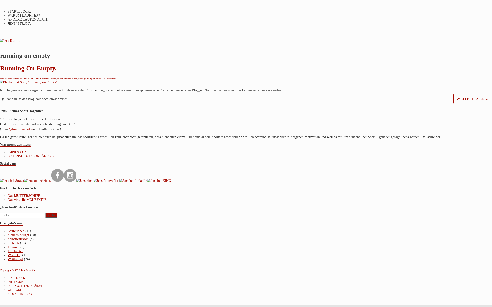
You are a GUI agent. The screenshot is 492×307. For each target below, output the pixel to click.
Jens (2, 78)
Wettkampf (15, 259)
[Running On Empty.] (28, 82)
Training (13, 247)
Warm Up (14, 255)
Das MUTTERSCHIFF (24, 195)
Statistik (13, 243)
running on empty (93, 78)
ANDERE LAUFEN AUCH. (28, 19)
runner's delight (12, 78)
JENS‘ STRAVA (19, 23)
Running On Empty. (28, 68)
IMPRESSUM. (16, 281)
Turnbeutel (15, 251)
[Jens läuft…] (246, 41)
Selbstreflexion (18, 239)
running (81, 78)
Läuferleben (16, 231)
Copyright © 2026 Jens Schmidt (17, 270)
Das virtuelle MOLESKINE (27, 200)
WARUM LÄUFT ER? (24, 15)
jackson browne (64, 78)
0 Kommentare (109, 78)
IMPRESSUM (18, 152)
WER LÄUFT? (16, 290)
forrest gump (50, 78)
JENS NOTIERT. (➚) (20, 294)
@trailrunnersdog (21, 129)
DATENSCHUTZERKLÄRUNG (31, 156)
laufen (74, 78)
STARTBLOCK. (19, 11)
